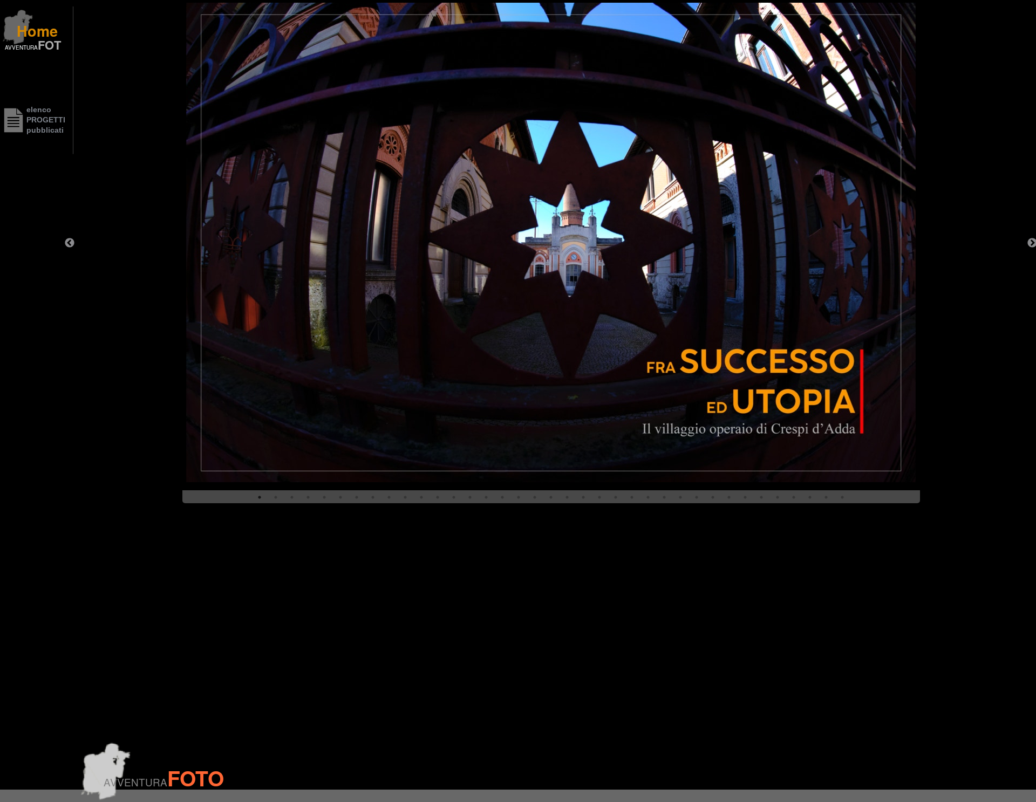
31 (745, 497)
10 (405, 497)
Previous (69, 243)
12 (437, 497)
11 (421, 497)
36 (826, 497)
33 (777, 497)
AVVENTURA (21, 47)
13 (453, 497)
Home (37, 30)
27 (680, 497)
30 (729, 497)
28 (696, 497)
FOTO (195, 778)
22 (599, 497)
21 (583, 497)
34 (793, 497)
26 (664, 497)
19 (551, 497)
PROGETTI (45, 119)
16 (502, 497)
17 (518, 497)
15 (486, 497)
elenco (38, 109)
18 (534, 497)
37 (842, 497)
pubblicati (45, 130)
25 (648, 497)
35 (810, 497)
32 (761, 497)
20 (567, 497)
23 (615, 497)
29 (712, 497)
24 (631, 497)
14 (470, 497)
